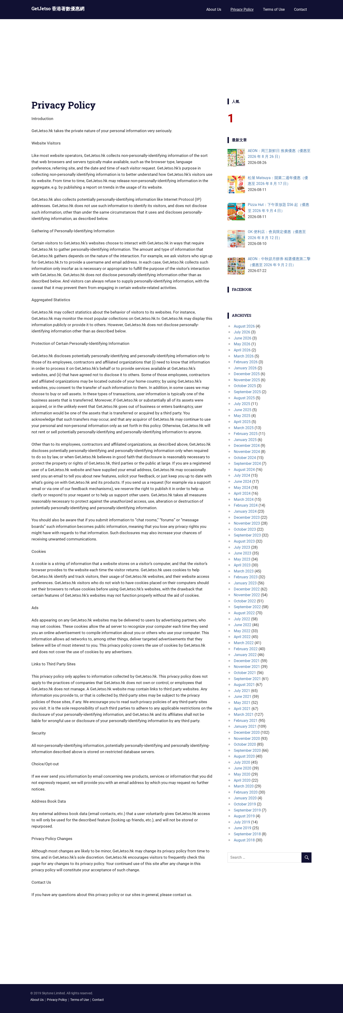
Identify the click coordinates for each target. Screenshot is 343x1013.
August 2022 (244, 613)
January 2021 (245, 726)
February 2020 (246, 792)
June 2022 (242, 625)
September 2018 (247, 834)
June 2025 (242, 410)
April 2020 (242, 780)
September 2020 (247, 750)
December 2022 (247, 589)
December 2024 (247, 445)
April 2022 (242, 637)
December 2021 (247, 661)
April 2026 (242, 350)
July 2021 (242, 690)
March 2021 (244, 714)
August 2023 (244, 541)
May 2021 (242, 702)
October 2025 (245, 386)
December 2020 (247, 732)
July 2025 (242, 404)
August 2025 (244, 398)
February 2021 (246, 720)
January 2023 (245, 583)
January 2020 (245, 798)
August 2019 (244, 816)
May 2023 (242, 559)
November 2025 (247, 380)
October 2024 (245, 457)
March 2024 (244, 499)
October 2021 (245, 673)
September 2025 (247, 392)
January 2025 (245, 440)
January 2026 (245, 368)
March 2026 (244, 356)
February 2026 (246, 362)
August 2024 (244, 469)
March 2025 (244, 428)
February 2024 (246, 505)
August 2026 (244, 326)
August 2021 (244, 684)
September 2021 (247, 679)
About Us (213, 9)
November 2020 (247, 738)
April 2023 (242, 565)
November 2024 (247, 451)
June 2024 (242, 481)
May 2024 (242, 487)
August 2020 (244, 756)
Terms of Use (274, 9)
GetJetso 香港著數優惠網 (58, 8)
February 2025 (246, 433)
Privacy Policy (242, 9)
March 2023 (244, 571)
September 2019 (247, 810)
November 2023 (247, 523)
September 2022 (247, 607)
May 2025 (242, 415)
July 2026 (242, 332)
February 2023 (246, 577)
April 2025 (242, 422)
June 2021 (242, 696)
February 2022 (246, 649)
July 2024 (242, 475)
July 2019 (242, 822)
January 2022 (245, 655)
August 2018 (244, 840)
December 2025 (247, 374)
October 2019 (245, 804)
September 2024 (247, 463)
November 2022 (247, 595)
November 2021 (247, 666)
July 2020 (242, 762)
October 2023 (245, 529)
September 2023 (247, 535)
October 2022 (245, 601)
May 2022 (242, 631)
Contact (300, 9)
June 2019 (242, 828)
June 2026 (242, 338)
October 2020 (245, 744)
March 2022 (244, 643)
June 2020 (242, 768)
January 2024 (245, 511)
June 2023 (242, 553)
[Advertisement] (172, 56)
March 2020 (244, 786)
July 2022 (242, 619)
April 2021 (242, 708)
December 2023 (247, 517)
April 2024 (242, 493)
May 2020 (242, 774)
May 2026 (242, 344)
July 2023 (242, 547)
